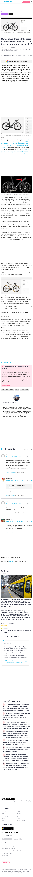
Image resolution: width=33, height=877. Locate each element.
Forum (18, 811)
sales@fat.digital (18, 850)
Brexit (11, 389)
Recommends (20, 816)
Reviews (4, 815)
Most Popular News (12, 701)
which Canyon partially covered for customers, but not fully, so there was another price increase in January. (16, 151)
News (3, 813)
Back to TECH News (7, 11)
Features (4, 818)
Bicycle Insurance (21, 820)
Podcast (19, 815)
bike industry (5, 389)
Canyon (17, 389)
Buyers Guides (5, 816)
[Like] (28, 457)
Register (13, 472)
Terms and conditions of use (20, 872)
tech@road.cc (12, 848)
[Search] (31, 2)
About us (4, 811)
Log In (7, 472)
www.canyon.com (6, 362)
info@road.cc (14, 846)
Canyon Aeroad (24, 389)
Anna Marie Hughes (9, 402)
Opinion (19, 813)
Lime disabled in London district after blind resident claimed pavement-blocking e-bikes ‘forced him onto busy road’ (16, 749)
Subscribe (26, 1)
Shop (18, 818)
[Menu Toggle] (2, 1)
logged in (12, 561)
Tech (10, 14)
